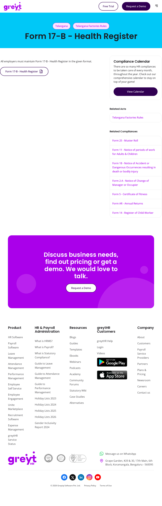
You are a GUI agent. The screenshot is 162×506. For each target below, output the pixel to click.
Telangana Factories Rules (127, 117)
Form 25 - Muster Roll (125, 140)
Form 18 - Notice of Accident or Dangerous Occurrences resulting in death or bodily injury (134, 167)
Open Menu (156, 5)
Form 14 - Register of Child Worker (132, 213)
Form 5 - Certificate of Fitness (129, 194)
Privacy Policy (90, 485)
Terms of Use (106, 485)
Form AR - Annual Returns (127, 203)
